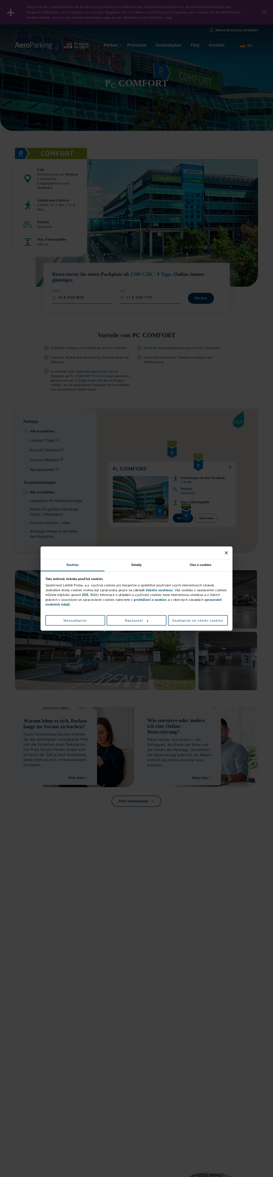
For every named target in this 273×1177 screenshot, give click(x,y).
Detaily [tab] (136, 565)
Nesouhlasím (75, 620)
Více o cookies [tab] (200, 565)
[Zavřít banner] (226, 552)
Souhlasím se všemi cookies (198, 620)
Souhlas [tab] (72, 565)
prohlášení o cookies (150, 599)
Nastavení (134, 620)
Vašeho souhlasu (159, 590)
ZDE (85, 595)
